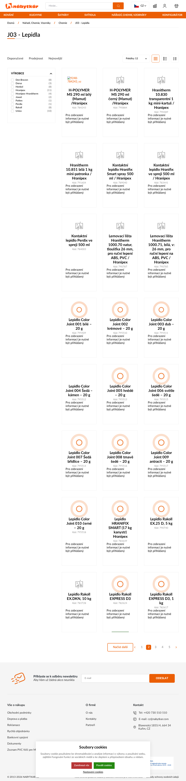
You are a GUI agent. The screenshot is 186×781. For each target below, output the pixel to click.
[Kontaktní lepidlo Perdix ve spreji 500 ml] (79, 226)
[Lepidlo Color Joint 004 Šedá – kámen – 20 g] (79, 376)
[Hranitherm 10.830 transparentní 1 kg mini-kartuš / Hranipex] (161, 80)
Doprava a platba (17, 719)
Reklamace (13, 725)
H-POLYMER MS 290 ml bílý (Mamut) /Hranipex (79, 96)
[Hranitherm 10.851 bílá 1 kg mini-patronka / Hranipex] (79, 155)
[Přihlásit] (165, 6)
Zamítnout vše (81, 765)
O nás (89, 712)
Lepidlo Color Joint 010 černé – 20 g (79, 523)
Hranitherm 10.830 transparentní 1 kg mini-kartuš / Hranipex (161, 99)
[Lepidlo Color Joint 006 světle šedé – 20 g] (161, 376)
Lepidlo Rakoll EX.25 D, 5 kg (161, 521)
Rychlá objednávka (18, 731)
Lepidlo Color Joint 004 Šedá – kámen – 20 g (79, 391)
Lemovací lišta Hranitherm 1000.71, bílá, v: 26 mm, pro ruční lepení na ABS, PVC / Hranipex (161, 249)
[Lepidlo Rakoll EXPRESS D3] (120, 584)
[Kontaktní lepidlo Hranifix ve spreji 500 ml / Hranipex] (161, 155)
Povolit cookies (104, 765)
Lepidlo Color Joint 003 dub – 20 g (161, 324)
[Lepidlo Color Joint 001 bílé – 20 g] (79, 310)
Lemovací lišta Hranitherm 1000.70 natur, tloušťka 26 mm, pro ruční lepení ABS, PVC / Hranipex (120, 249)
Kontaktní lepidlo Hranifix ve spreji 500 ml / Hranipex (161, 172)
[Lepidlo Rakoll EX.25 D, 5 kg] (161, 509)
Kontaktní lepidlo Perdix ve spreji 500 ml (79, 240)
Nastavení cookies (93, 772)
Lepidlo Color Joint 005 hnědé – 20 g (120, 391)
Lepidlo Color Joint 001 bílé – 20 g (79, 324)
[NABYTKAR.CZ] (21, 6)
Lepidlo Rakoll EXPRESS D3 (120, 597)
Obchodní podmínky (19, 712)
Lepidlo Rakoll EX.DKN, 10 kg (79, 597)
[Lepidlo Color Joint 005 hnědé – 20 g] (120, 376)
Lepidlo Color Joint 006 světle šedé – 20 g (161, 391)
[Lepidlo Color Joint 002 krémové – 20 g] (120, 310)
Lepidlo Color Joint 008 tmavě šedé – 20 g (120, 457)
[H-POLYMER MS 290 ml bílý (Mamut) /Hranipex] (79, 80)
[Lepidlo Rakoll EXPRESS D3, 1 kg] (161, 584)
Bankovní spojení (17, 737)
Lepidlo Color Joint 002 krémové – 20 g (120, 324)
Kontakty (91, 719)
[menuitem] (8, 15)
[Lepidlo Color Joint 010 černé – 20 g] (79, 509)
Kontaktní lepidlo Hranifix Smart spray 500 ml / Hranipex (120, 172)
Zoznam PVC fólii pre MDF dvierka (28, 749)
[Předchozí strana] (134, 647)
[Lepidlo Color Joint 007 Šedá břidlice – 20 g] (79, 442)
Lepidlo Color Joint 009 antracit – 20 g (161, 457)
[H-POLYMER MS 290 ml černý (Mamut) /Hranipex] (120, 80)
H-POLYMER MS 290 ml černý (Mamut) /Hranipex (120, 96)
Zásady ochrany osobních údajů (162, 777)
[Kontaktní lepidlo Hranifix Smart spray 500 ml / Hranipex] (120, 155)
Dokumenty (14, 743)
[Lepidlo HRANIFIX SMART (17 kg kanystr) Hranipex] (120, 509)
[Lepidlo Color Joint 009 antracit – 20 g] (161, 442)
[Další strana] (176, 647)
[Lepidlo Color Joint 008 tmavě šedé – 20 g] (120, 442)
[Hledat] (118, 5)
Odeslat (162, 678)
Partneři (90, 725)
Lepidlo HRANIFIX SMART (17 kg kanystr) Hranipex (120, 527)
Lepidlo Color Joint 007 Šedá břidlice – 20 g (79, 457)
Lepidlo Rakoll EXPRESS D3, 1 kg (161, 599)
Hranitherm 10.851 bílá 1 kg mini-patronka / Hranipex (79, 172)
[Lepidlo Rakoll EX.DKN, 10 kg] (79, 584)
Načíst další (120, 647)
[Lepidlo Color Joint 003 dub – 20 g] (161, 310)
